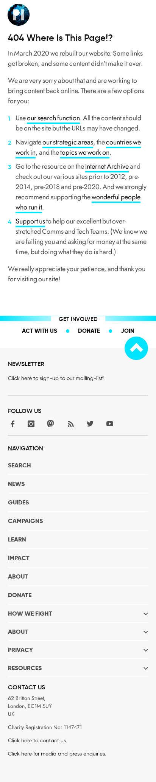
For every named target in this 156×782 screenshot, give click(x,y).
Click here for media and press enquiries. (57, 754)
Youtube (109, 423)
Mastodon (50, 423)
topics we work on (84, 152)
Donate (89, 330)
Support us (30, 221)
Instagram (31, 423)
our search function (53, 118)
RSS (70, 423)
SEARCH (19, 465)
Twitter (90, 423)
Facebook (11, 423)
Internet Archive (107, 166)
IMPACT (19, 558)
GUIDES (18, 502)
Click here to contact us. (37, 740)
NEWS (16, 484)
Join (127, 330)
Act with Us (39, 330)
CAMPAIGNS (25, 521)
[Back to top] (136, 348)
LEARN (17, 539)
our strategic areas (67, 142)
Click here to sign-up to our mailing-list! (56, 378)
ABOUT (18, 576)
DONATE (19, 595)
